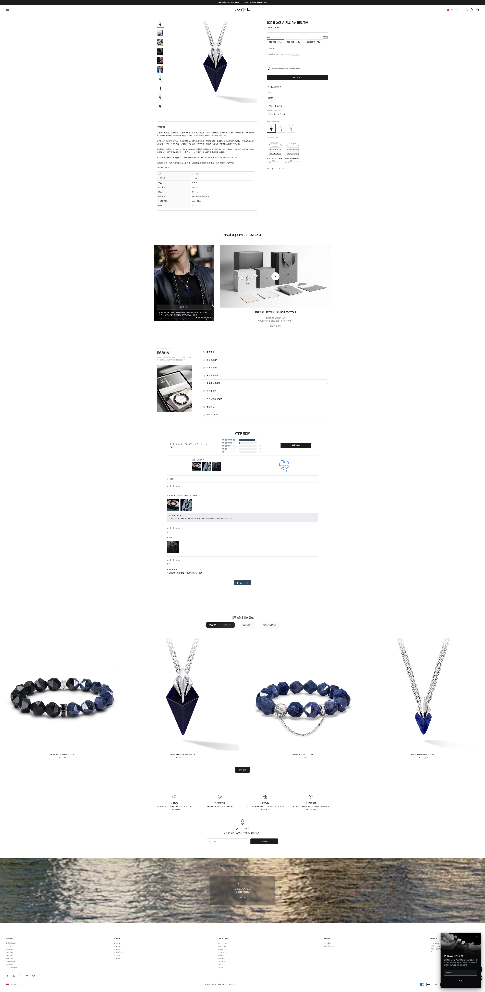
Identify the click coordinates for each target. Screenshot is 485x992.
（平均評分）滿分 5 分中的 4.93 (197, 444)
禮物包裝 (265, 803)
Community (222, 946)
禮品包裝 (9, 952)
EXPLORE (242, 897)
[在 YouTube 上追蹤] (27, 975)
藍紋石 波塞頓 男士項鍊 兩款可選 (182, 754)
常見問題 (9, 949)
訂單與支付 (118, 952)
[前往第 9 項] (160, 96)
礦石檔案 (221, 958)
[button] (228, 440)
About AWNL (222, 943)
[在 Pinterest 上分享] (279, 169)
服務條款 (117, 958)
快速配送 (174, 803)
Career (220, 949)
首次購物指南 (310, 803)
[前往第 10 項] (160, 105)
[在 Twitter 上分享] (276, 169)
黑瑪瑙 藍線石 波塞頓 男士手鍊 (62, 754)
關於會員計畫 (329, 946)
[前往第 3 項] (160, 42)
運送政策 (117, 943)
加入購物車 (297, 77)
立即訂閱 (264, 841)
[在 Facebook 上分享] (272, 169)
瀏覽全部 (242, 770)
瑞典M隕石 (222, 961)
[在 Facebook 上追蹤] (7, 975)
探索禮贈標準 (275, 326)
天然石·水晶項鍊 (269, 625)
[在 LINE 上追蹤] (33, 975)
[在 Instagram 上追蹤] (14, 975)
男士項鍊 (246, 625)
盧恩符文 (221, 964)
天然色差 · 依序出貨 (277, 114)
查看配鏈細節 (295, 54)
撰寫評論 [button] (296, 445)
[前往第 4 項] (160, 51)
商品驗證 (9, 964)
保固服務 (117, 949)
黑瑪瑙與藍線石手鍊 (202, 163)
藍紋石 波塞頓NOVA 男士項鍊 (422, 754)
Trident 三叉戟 (275, 106)
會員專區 (327, 943)
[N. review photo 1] (173, 505)
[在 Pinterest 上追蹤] (20, 975)
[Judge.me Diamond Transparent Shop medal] (284, 465)
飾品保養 (9, 955)
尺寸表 (325, 37)
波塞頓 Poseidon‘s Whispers (220, 625)
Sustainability (222, 952)
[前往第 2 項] (160, 33)
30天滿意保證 (219, 803)
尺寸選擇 (9, 946)
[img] (173, 486)
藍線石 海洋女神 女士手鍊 (302, 754)
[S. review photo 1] (173, 547)
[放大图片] (209, 249)
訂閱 (461, 981)
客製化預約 (10, 958)
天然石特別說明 (12, 967)
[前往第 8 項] (160, 87)
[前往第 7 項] (160, 78)
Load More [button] (242, 582)
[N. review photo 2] (186, 505)
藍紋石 (271, 98)
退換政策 (117, 946)
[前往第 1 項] (160, 24)
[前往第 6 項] (160, 69)
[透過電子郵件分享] (283, 169)
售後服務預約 (11, 961)
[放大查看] (275, 149)
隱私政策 (117, 955)
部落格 (220, 967)
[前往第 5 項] (160, 60)
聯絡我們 (221, 955)
